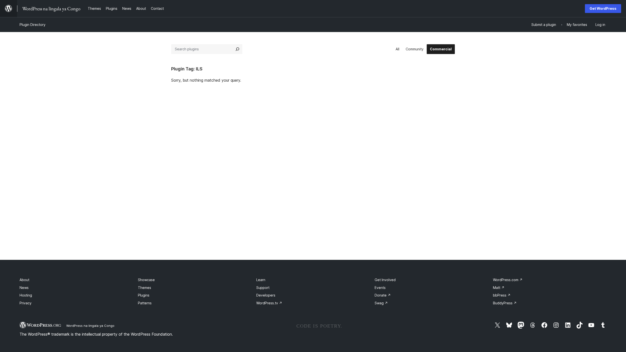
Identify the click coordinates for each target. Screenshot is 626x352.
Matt (498, 288)
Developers (265, 295)
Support (262, 288)
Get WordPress (603, 8)
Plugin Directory (32, 24)
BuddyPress (505, 303)
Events (380, 288)
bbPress (502, 295)
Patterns (145, 303)
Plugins (143, 295)
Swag (381, 303)
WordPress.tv (269, 303)
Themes (144, 288)
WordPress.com (508, 280)
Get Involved (385, 280)
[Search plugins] (237, 49)
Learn (260, 280)
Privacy (26, 303)
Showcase (146, 280)
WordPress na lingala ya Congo (90, 326)
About (24, 280)
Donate (383, 295)
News (24, 288)
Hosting (26, 295)
